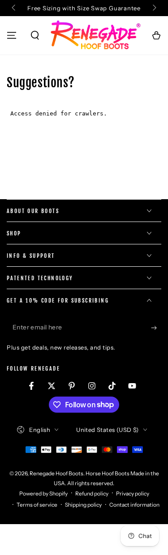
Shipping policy (83, 504)
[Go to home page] (95, 35)
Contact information (134, 504)
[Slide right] (153, 8)
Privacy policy (132, 493)
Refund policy (91, 493)
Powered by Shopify (43, 493)
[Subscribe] (156, 327)
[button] (35, 35)
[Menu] (11, 35)
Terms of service (37, 504)
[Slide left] (14, 8)
